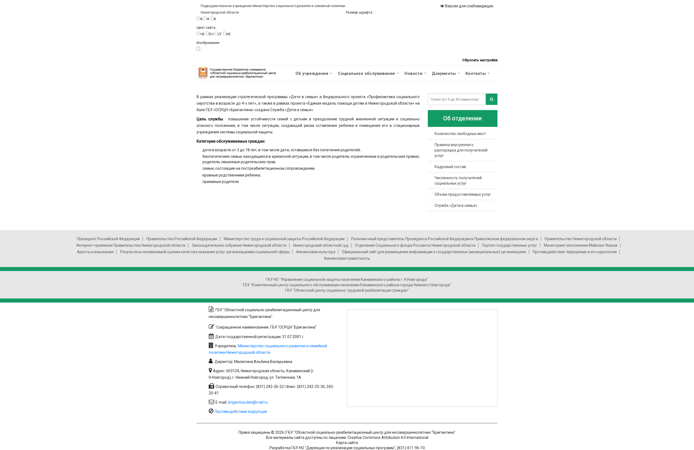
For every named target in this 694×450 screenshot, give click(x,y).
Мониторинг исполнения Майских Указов (581, 245)
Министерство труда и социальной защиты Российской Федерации (284, 239)
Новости (413, 73)
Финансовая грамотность (347, 258)
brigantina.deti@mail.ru (248, 402)
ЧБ (202, 34)
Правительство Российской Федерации (181, 239)
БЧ (211, 34)
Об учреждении (311, 73)
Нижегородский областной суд (320, 245)
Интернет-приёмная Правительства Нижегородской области (130, 245)
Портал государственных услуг (509, 245)
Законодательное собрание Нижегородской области (239, 245)
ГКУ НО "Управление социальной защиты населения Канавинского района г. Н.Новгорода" (347, 279)
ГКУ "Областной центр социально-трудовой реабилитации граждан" (347, 290)
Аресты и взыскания (95, 252)
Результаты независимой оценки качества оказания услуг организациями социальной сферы (205, 252)
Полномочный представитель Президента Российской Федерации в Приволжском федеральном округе (444, 239)
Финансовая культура (315, 252)
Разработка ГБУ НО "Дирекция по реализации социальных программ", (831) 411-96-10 (347, 448)
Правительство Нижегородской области (581, 239)
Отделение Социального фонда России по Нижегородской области (415, 245)
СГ (220, 34)
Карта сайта (347, 443)
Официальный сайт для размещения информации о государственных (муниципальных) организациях (434, 252)
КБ (228, 34)
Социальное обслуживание (366, 73)
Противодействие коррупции (241, 411)
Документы (444, 73)
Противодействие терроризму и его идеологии (575, 252)
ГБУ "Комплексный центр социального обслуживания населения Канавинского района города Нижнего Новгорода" (347, 285)
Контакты (475, 73)
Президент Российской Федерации (108, 239)
